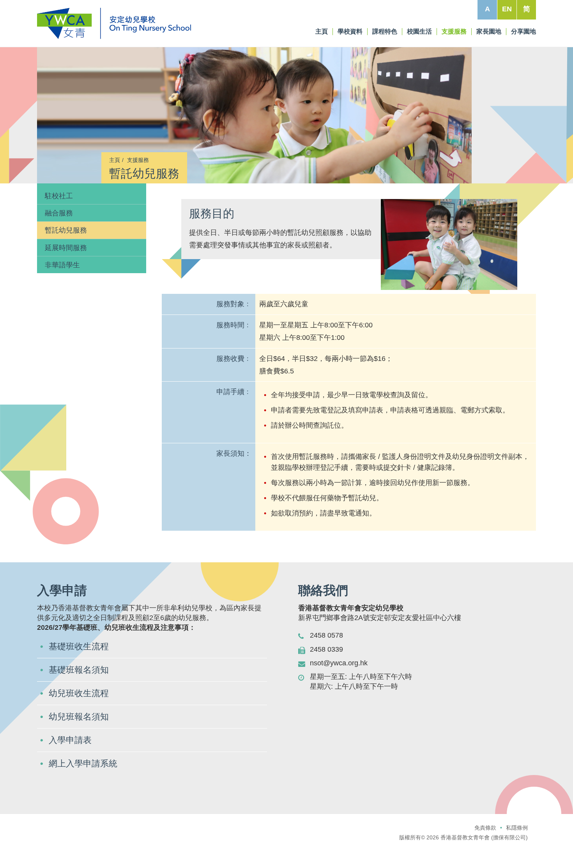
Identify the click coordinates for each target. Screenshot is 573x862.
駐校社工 (59, 196)
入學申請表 (70, 740)
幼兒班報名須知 (79, 717)
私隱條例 (517, 828)
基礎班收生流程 (79, 646)
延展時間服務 (66, 248)
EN (507, 9)
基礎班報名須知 (79, 670)
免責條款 (485, 828)
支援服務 (74, 160)
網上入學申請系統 (83, 763)
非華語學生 (62, 265)
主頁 (50, 160)
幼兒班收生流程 (79, 693)
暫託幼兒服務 (66, 230)
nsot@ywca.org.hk (339, 663)
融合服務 (59, 213)
